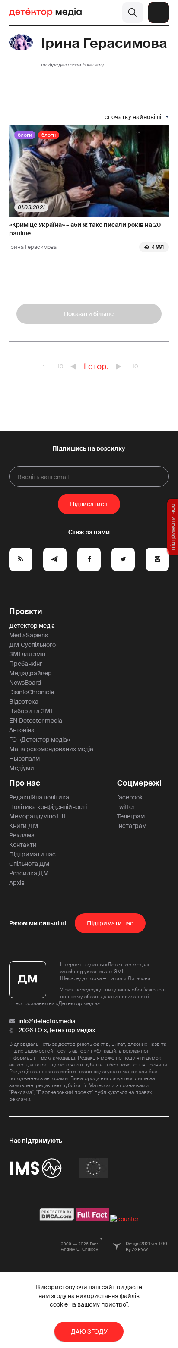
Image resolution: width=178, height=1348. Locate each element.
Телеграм (131, 816)
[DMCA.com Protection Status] (56, 1219)
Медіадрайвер (30, 673)
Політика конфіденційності (48, 807)
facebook (130, 797)
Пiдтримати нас (110, 923)
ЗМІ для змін (27, 654)
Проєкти (25, 611)
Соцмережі (139, 783)
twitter (126, 807)
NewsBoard (25, 683)
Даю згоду (89, 1331)
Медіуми (21, 768)
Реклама (22, 835)
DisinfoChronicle (31, 692)
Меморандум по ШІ (37, 816)
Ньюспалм (24, 758)
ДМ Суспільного (32, 645)
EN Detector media (35, 720)
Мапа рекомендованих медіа (51, 749)
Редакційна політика (39, 797)
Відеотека (23, 701)
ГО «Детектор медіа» (39, 739)
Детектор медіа (32, 626)
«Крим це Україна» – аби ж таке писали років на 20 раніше (85, 229)
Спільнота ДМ (29, 864)
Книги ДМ (23, 826)
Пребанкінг (25, 664)
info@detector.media (47, 1021)
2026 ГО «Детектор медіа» (57, 1030)
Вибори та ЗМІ (30, 711)
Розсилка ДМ (29, 873)
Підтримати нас (32, 854)
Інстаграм (131, 826)
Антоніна (22, 730)
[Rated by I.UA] (124, 1219)
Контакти (23, 845)
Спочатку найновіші (133, 117)
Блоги (25, 135)
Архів (17, 883)
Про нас (24, 783)
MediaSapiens (28, 635)
